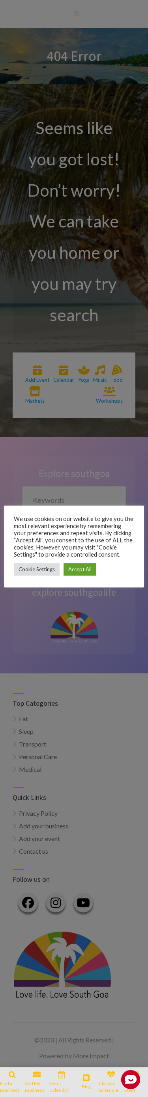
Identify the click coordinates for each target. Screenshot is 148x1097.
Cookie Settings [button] (37, 569)
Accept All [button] (80, 569)
